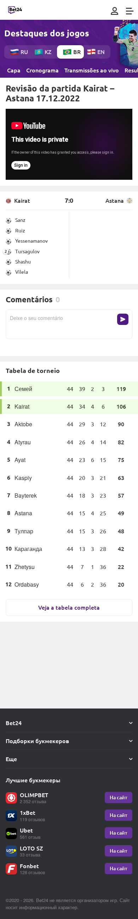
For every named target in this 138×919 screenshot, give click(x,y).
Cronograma (42, 70)
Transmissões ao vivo (91, 70)
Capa (14, 70)
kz (48, 51)
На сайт (118, 797)
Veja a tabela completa (69, 607)
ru (24, 51)
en (101, 51)
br (77, 51)
